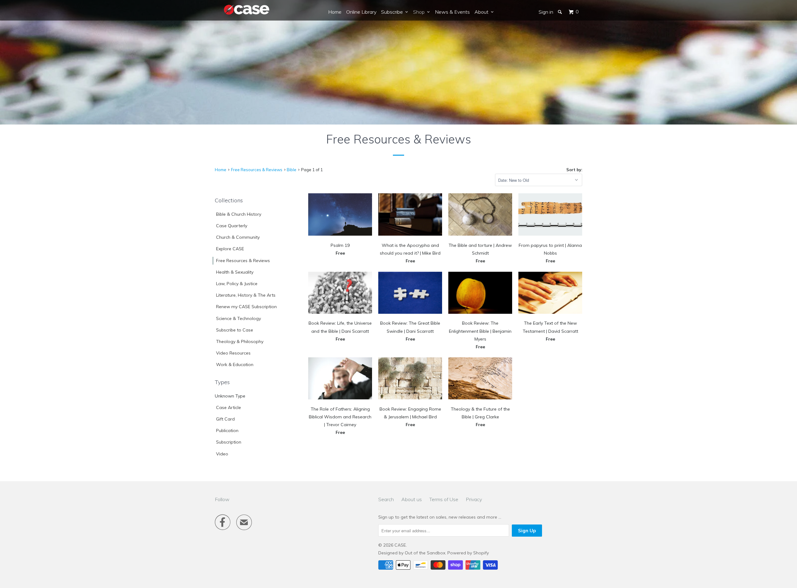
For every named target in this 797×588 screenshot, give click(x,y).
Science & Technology (238, 318)
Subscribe (393, 12)
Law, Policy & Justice (236, 283)
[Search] (560, 11)
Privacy (474, 499)
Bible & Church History (238, 214)
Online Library (361, 12)
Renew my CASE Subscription (246, 306)
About (482, 12)
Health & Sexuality (234, 272)
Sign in (546, 12)
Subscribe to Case (234, 330)
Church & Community (238, 237)
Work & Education (234, 364)
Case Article (228, 407)
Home (335, 12)
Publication (227, 430)
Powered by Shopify (468, 553)
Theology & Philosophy (239, 341)
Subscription (228, 442)
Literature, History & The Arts (246, 295)
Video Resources (233, 353)
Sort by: (574, 169)
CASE (400, 545)
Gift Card (225, 419)
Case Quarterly (231, 225)
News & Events (452, 12)
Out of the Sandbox (425, 553)
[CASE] (247, 10)
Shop (420, 12)
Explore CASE (230, 249)
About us (411, 499)
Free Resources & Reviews (243, 260)
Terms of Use (443, 499)
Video (222, 454)
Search (386, 499)
